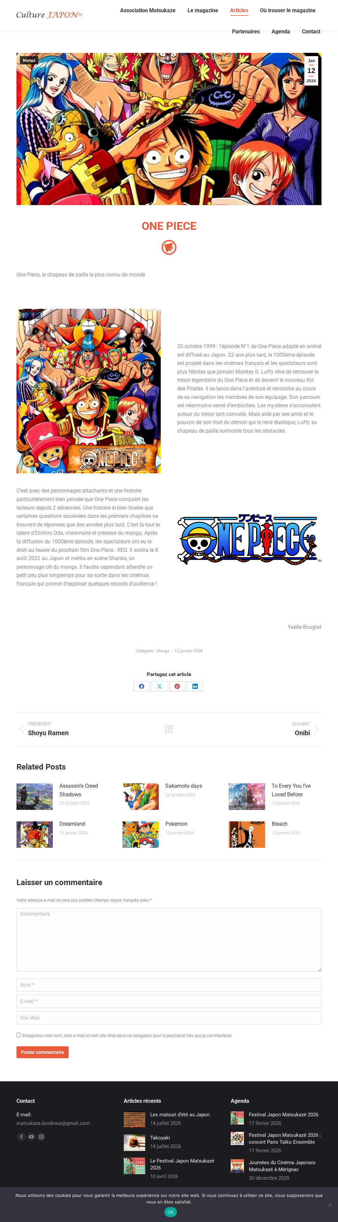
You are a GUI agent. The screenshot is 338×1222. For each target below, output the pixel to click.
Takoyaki (160, 1138)
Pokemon (176, 824)
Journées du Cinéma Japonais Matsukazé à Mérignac (282, 1166)
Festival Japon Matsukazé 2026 (283, 1115)
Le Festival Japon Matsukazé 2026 (182, 1164)
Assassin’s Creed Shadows (78, 790)
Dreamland (72, 824)
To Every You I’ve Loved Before (291, 790)
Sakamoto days (183, 786)
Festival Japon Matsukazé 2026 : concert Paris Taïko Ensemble (285, 1138)
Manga (29, 60)
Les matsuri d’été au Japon (180, 1115)
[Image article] (35, 796)
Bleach (279, 824)
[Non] (329, 1204)
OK (171, 1212)
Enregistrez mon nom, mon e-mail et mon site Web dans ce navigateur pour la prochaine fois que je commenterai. (127, 1035)
